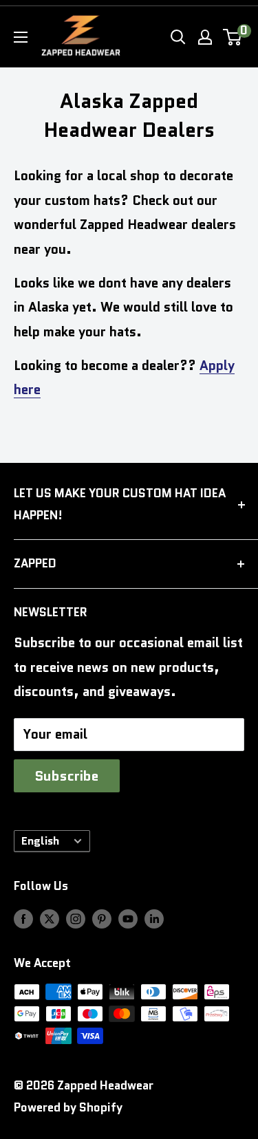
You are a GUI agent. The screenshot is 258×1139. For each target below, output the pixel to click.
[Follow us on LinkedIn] (154, 918)
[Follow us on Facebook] (23, 918)
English (40, 841)
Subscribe (66, 775)
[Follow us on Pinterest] (101, 918)
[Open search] (178, 37)
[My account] (205, 37)
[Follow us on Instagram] (75, 918)
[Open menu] (21, 37)
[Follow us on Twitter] (49, 918)
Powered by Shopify (68, 1107)
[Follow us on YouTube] (128, 918)
